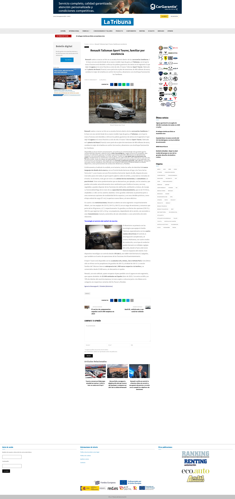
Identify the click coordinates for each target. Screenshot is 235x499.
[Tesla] (175, 101)
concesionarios (172, 175)
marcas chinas (161, 190)
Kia (176, 187)
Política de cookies (85, 455)
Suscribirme (68, 60)
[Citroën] (160, 55)
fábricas (159, 184)
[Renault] (175, 91)
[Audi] (165, 50)
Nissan (167, 193)
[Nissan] (170, 86)
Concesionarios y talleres (103, 31)
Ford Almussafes (167, 181)
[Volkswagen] (168, 106)
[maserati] (160, 80)
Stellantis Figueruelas (164, 218)
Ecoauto (151, 31)
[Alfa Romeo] (160, 50)
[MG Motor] (175, 80)
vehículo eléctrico (162, 224)
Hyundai (170, 187)
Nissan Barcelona (162, 196)
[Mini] (160, 86)
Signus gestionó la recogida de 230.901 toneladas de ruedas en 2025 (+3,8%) (168, 125)
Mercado (161, 31)
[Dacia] (170, 55)
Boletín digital (64, 46)
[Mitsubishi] (165, 86)
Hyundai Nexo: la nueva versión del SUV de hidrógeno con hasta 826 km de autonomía (104, 36)
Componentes (131, 31)
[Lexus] (175, 75)
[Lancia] (160, 75)
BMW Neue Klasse (162, 146)
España (63, 31)
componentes (161, 175)
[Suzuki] (170, 101)
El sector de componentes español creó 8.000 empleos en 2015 (102, 311)
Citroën (159, 172)
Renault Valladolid (162, 209)
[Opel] (160, 91)
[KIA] (175, 70)
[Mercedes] (170, 80)
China (175, 169)
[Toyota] (163, 106)
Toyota (159, 221)
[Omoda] (175, 86)
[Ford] (175, 60)
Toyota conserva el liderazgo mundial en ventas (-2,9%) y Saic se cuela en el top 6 (95, 383)
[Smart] (160, 101)
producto (160, 203)
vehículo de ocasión (170, 221)
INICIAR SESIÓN (174, 16)
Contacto (82, 462)
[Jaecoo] (175, 65)
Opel (171, 196)
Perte (166, 200)
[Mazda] (165, 80)
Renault (87, 293)
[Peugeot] (165, 91)
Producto (119, 31)
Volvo (159, 227)
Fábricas (86, 31)
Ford (158, 181)
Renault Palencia (162, 206)
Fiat (176, 178)
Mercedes (160, 193)
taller (175, 218)
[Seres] (168, 96)
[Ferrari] (165, 60)
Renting (142, 31)
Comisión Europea (170, 172)
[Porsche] (170, 91)
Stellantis (160, 215)
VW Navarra (166, 227)
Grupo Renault (161, 187)
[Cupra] (165, 55)
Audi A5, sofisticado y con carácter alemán (134, 310)
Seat (172, 209)
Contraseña (5, 461)
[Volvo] (173, 106)
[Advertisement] (117, 418)
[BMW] (170, 50)
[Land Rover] (165, 75)
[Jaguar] (160, 70)
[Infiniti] (170, 65)
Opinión (170, 31)
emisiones (160, 178)
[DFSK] (175, 55)
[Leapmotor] (170, 75)
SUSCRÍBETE (164, 16)
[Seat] (161, 96)
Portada (86, 44)
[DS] (160, 60)
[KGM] (170, 70)
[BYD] (175, 50)
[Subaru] (165, 101)
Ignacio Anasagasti (90, 80)
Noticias (92, 44)
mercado (170, 190)
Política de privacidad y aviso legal (89, 452)
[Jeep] (165, 70)
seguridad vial (173, 212)
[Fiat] (170, 60)
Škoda (174, 227)
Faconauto (169, 178)
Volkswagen (174, 224)
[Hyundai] (165, 65)
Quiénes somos (84, 459)
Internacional (74, 31)
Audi (164, 169)
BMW (169, 169)
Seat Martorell (161, 212)
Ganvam (167, 184)
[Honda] (160, 65)
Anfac (158, 169)
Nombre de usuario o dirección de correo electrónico (17, 452)
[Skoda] (174, 96)
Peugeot (173, 200)
